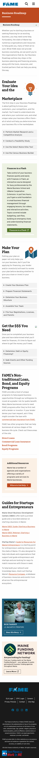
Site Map (31, 702)
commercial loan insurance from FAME (18, 419)
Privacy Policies (10, 702)
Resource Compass (17, 574)
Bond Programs (9, 445)
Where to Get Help (18, 485)
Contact (22, 702)
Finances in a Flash (17, 230)
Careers (30, 699)
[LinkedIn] (26, 710)
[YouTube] (17, 710)
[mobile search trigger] (26, 4)
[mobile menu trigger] (33, 4)
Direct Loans (8, 438)
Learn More (11, 671)
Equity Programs (10, 449)
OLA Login (9, 699)
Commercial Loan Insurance (16, 442)
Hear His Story (12, 632)
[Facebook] (13, 710)
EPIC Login (20, 699)
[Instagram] (22, 710)
